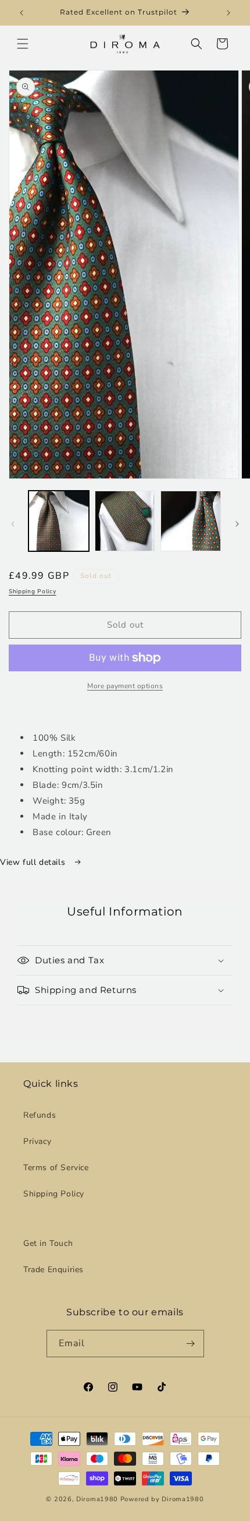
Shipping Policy (32, 591)
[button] (22, 44)
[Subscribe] (190, 1343)
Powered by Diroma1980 (162, 1499)
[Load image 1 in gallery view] (58, 521)
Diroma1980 (98, 1499)
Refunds (39, 1115)
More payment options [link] (125, 686)
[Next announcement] (228, 13)
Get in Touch (48, 1243)
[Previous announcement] (21, 13)
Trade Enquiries (53, 1269)
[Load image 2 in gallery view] (125, 521)
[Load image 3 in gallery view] (190, 521)
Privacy (37, 1141)
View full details (34, 862)
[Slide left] (13, 524)
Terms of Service (56, 1167)
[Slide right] (237, 524)
